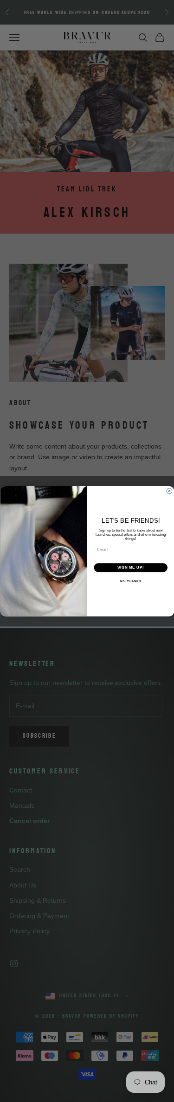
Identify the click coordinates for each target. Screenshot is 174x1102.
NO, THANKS (130, 581)
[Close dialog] (169, 491)
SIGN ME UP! (130, 567)
